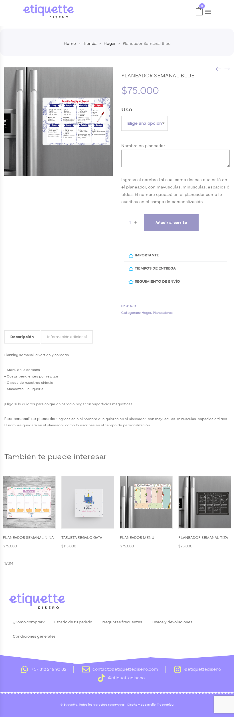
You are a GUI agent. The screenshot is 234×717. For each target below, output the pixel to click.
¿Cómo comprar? (29, 622)
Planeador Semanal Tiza (203, 538)
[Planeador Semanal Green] (227, 69)
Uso (126, 110)
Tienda (89, 43)
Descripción (22, 337)
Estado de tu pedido (73, 622)
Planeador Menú (137, 538)
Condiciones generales (34, 636)
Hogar (110, 43)
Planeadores (163, 312)
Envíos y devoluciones (172, 622)
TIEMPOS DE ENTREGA (155, 268)
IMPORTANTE (147, 255)
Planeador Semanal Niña (28, 538)
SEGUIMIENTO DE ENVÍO (157, 282)
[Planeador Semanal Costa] (218, 69)
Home (70, 43)
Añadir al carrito (171, 223)
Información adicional (67, 337)
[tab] (22, 337)
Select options (43, 502)
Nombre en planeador (143, 146)
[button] (175, 255)
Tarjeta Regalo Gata (81, 538)
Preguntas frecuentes (122, 622)
